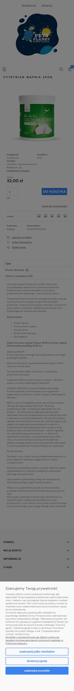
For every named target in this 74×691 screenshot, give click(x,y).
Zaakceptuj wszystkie (37, 670)
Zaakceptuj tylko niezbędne (37, 651)
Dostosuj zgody (37, 661)
